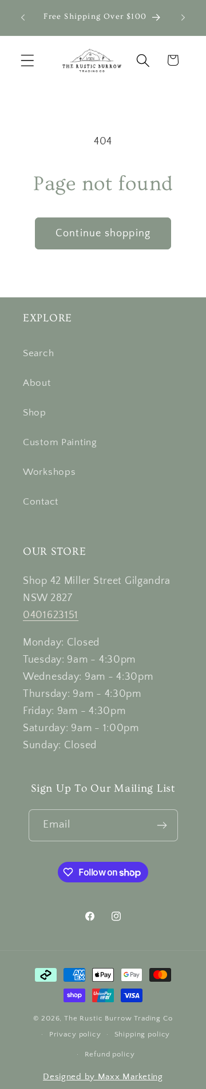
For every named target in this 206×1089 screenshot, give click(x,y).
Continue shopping (103, 233)
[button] (28, 60)
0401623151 (50, 615)
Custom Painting (60, 442)
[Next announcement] (183, 17)
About (37, 383)
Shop (34, 413)
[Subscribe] (162, 825)
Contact (40, 502)
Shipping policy (142, 1034)
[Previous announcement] (22, 17)
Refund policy (110, 1054)
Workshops (49, 472)
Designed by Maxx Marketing (103, 1077)
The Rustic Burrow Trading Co (118, 1018)
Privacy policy (75, 1034)
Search (38, 353)
